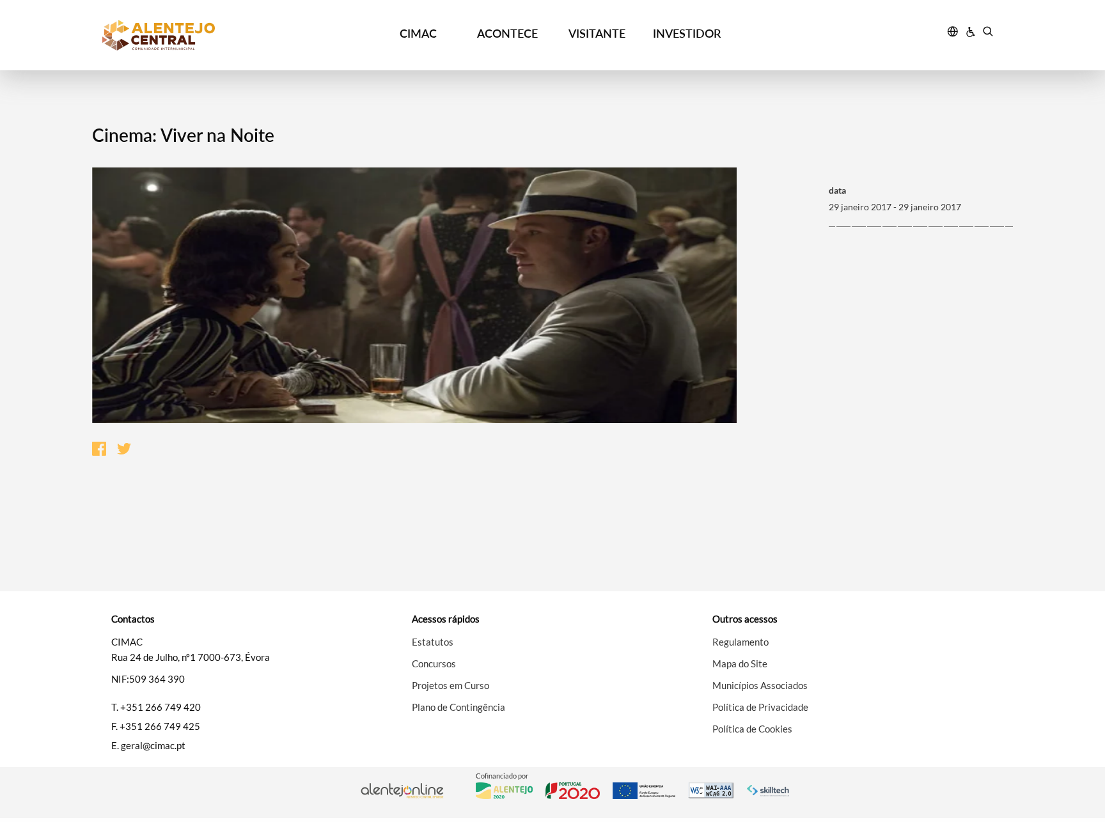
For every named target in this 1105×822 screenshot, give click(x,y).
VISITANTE (596, 33)
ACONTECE (507, 33)
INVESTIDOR (687, 33)
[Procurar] (988, 33)
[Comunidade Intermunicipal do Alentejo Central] (214, 35)
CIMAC (418, 33)
